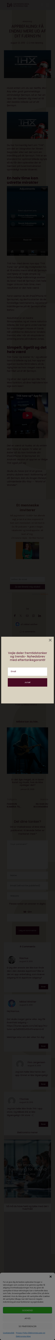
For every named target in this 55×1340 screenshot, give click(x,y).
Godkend (27, 1310)
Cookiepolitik (8, 1332)
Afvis (28, 1318)
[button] (50, 1276)
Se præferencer (27, 1326)
